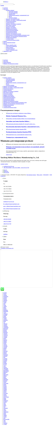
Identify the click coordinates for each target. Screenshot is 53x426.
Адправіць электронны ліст (7, 248)
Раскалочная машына (11, 21)
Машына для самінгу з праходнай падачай (16, 20)
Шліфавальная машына (11, 28)
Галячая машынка (10, 22)
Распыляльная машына (11, 31)
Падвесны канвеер (10, 26)
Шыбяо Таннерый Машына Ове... (16, 116)
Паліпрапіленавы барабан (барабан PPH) (18, 132)
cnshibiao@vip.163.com (8, 166)
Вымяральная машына (11, 37)
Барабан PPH (12, 14)
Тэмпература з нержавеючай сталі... (17, 137)
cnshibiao (5, 234)
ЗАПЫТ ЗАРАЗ (4, 164)
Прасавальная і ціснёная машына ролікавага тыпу (18, 35)
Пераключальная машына (12, 30)
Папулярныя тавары (31, 174)
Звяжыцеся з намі (7, 51)
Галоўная (5, 7)
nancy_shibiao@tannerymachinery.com (11, 206)
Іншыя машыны (7, 62)
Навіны (5, 41)
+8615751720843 (7, 221)
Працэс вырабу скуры (11, 45)
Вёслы (10, 16)
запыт (7, 154)
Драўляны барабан (13, 11)
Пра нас (5, 43)
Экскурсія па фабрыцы (11, 46)
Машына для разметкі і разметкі (13, 24)
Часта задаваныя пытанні (9, 42)
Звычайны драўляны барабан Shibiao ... (18, 121)
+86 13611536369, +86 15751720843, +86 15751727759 (16, 167)
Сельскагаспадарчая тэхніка (12, 40)
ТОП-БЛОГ (46, 174)
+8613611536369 (7, 219)
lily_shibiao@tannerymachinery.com (11, 204)
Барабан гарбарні (10, 10)
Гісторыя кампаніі (10, 48)
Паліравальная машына (11, 32)
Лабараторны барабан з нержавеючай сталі (19, 15)
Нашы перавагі (9, 47)
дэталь (10, 154)
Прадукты (5, 9)
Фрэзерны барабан (13, 12)
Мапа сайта (39, 174)
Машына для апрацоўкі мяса (12, 19)
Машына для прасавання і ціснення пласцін (16, 36)
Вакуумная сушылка (11, 25)
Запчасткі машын (13, 17)
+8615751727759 (7, 223)
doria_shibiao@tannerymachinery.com (11, 208)
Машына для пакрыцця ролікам (13, 33)
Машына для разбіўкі (11, 27)
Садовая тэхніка (10, 38)
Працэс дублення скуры (11, 50)
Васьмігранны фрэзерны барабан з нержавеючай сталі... (23, 126)
